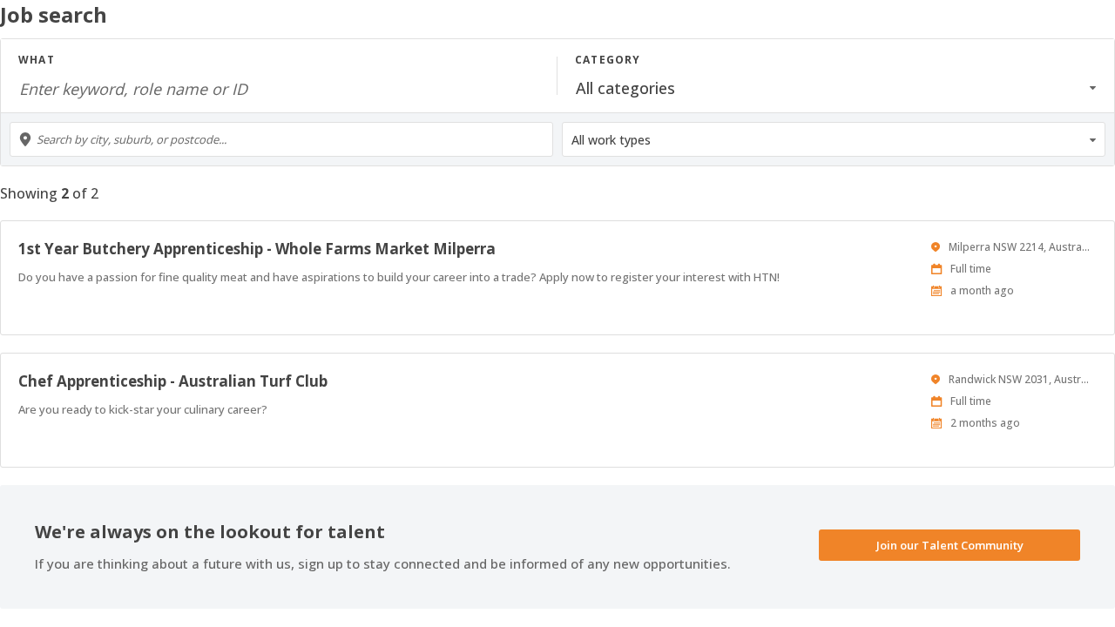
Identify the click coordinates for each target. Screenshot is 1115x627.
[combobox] (281, 139)
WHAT (36, 59)
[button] (836, 88)
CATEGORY (608, 59)
